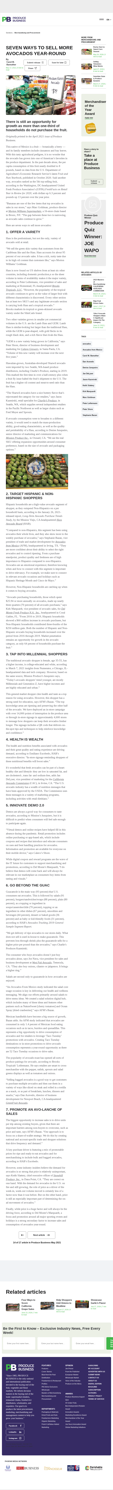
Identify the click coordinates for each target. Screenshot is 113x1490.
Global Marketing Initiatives (75, 1427)
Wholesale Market (72, 1378)
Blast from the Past (49, 1375)
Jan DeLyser (88, 374)
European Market (71, 1375)
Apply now (89, 118)
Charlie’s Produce (47, 400)
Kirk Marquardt (89, 391)
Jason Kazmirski (90, 379)
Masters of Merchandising (51, 1393)
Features (45, 1369)
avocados (87, 344)
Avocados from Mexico (92, 350)
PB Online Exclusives (50, 1387)
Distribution (46, 1378)
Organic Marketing (48, 1421)
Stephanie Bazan (90, 415)
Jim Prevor (69, 1369)
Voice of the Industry (72, 1381)
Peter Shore (88, 409)
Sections (9, 33)
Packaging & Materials (50, 1412)
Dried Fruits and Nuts (49, 1415)
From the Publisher (72, 1372)
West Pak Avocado (42, 962)
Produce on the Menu (73, 1384)
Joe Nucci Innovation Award (75, 1424)
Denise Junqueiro (90, 368)
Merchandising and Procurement (27, 33)
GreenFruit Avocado (17, 1102)
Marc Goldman (89, 397)
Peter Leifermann (90, 403)
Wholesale (46, 1390)
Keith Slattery (88, 385)
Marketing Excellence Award (76, 1415)
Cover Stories (47, 1372)
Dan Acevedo (88, 362)
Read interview (90, 256)
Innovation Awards (72, 1412)
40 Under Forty (70, 1403)
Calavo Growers (29, 349)
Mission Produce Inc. (17, 437)
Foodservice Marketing (50, 1418)
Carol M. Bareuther (11, 63)
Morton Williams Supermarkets (24, 211)
